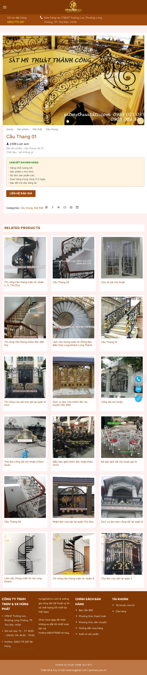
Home (9, 129)
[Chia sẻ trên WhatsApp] (46, 208)
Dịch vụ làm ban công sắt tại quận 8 (122, 521)
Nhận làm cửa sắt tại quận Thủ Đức (73, 521)
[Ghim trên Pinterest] (71, 208)
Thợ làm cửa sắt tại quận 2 (116, 578)
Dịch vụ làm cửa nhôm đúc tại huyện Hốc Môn (70, 403)
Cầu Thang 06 (12, 521)
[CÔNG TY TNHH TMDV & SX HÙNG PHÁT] (73, 7)
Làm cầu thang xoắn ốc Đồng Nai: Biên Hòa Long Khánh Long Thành (72, 343)
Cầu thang (52, 129)
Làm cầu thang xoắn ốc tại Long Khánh (23, 580)
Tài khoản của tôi (125, 605)
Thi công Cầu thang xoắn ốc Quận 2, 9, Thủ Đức (24, 284)
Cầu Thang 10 (109, 342)
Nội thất (37, 129)
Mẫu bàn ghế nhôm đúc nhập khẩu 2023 (73, 463)
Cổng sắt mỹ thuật (112, 401)
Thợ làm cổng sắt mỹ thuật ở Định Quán (24, 463)
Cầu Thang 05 (61, 282)
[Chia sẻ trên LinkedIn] (77, 208)
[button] (5, 7)
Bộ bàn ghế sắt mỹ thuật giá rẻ (119, 461)
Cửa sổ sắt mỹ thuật (113, 282)
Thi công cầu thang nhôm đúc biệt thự (24, 343)
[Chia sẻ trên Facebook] (52, 208)
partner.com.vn (97, 670)
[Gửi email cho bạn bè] (65, 208)
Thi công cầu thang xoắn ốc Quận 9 (73, 578)
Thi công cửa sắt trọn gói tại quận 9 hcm (25, 403)
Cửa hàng (121, 611)
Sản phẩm (23, 129)
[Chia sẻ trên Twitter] (58, 208)
